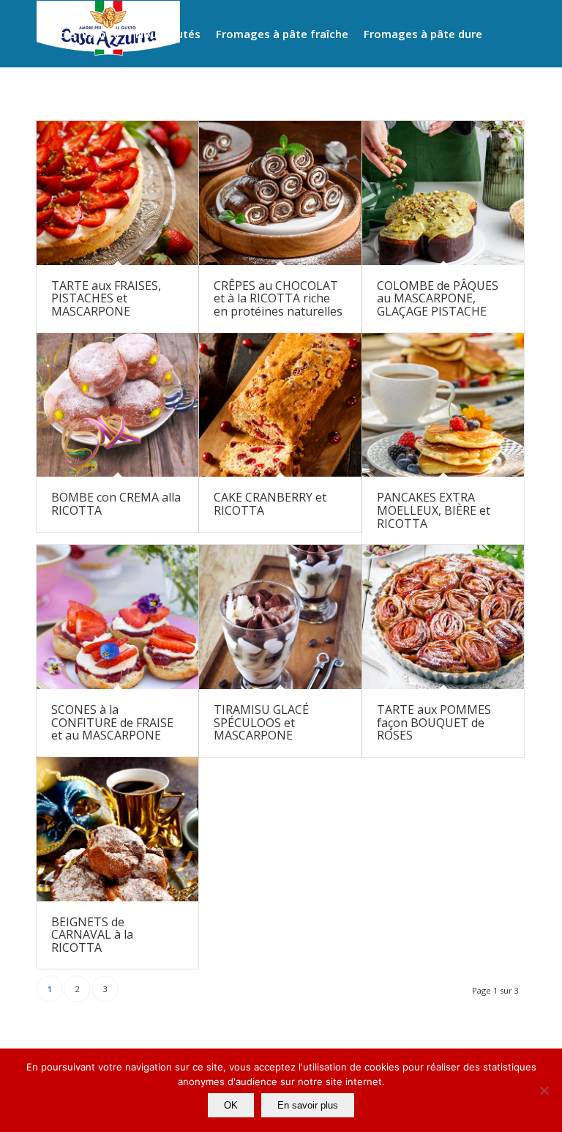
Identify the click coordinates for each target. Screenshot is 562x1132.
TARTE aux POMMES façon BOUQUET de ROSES (434, 722)
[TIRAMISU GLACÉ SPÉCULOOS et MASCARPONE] (280, 617)
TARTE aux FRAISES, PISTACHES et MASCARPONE (106, 298)
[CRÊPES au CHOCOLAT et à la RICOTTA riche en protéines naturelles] (280, 193)
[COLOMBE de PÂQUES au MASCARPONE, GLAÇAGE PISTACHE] (443, 193)
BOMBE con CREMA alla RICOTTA (116, 503)
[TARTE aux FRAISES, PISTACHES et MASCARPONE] (117, 193)
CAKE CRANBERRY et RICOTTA (270, 503)
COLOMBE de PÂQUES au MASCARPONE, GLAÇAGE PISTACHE (437, 298)
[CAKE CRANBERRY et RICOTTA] (280, 405)
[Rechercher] (238, 100)
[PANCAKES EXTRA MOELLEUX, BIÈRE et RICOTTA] (443, 405)
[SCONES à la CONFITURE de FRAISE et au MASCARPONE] (117, 617)
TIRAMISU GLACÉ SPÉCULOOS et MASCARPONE (261, 722)
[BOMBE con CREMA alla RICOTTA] (117, 405)
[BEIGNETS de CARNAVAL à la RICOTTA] (117, 829)
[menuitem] (82, 34)
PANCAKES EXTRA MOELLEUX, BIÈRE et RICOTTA (433, 510)
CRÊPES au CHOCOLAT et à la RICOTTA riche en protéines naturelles (278, 298)
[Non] (543, 1090)
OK (231, 1105)
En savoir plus (307, 1105)
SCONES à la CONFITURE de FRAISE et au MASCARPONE (112, 722)
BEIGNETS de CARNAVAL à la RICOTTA (92, 935)
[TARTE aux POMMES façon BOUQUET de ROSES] (443, 617)
